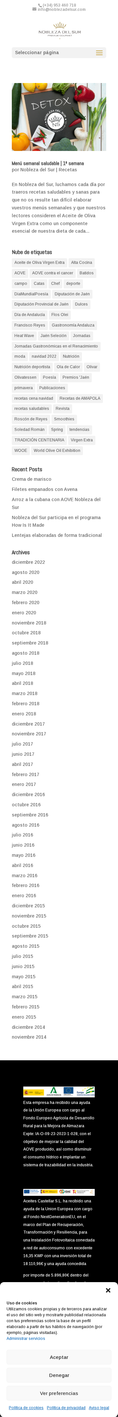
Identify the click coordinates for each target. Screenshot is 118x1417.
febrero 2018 (25, 703)
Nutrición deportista (32, 367)
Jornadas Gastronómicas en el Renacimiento (56, 346)
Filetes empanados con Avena (44, 489)
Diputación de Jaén (72, 294)
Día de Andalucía (29, 314)
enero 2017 (24, 784)
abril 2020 (22, 582)
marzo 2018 (24, 693)
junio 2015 (23, 966)
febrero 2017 (25, 774)
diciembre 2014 (28, 1027)
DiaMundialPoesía (31, 294)
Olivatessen (25, 377)
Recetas (68, 169)
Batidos (87, 273)
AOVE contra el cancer (52, 273)
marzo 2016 (24, 875)
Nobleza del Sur (37, 169)
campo (20, 283)
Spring (57, 429)
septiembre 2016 (30, 814)
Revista (62, 408)
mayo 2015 (23, 976)
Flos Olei (59, 314)
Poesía (49, 377)
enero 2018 (24, 713)
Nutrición (71, 356)
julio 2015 (22, 956)
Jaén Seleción (54, 335)
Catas (39, 283)
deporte (73, 283)
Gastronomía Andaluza (73, 325)
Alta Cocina (81, 262)
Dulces (81, 304)
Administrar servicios (26, 1338)
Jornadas (81, 335)
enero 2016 (24, 895)
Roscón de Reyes (31, 419)
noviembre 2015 (29, 916)
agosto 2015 (25, 946)
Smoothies (64, 419)
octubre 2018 (26, 632)
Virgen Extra (82, 440)
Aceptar (59, 1357)
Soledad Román (29, 429)
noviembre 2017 (29, 733)
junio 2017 (23, 754)
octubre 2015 (26, 926)
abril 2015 (22, 986)
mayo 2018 (23, 673)
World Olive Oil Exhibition (57, 450)
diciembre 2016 (28, 794)
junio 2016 (23, 845)
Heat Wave (24, 335)
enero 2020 (24, 612)
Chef (55, 283)
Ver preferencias (59, 1393)
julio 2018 (22, 663)
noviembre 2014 (29, 1037)
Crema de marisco (31, 479)
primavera (23, 388)
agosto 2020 (25, 572)
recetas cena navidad (33, 398)
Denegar (59, 1375)
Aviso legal (99, 1408)
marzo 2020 (24, 592)
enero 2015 (24, 1017)
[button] (108, 1290)
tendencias (79, 429)
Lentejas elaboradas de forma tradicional (57, 535)
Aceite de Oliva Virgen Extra (39, 262)
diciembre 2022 (28, 562)
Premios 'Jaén (76, 377)
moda (19, 356)
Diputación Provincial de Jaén (41, 304)
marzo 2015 (24, 996)
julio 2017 (22, 744)
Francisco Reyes (29, 325)
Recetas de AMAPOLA (80, 398)
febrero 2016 (25, 885)
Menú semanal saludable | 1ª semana (48, 163)
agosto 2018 (25, 653)
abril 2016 (22, 865)
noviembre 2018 (29, 622)
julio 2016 (22, 834)
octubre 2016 (26, 804)
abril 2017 (22, 764)
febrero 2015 (25, 1006)
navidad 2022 (44, 356)
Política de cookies (26, 1408)
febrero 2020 (25, 602)
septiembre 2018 (30, 642)
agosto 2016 (25, 825)
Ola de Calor (68, 367)
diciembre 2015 (28, 905)
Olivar (92, 367)
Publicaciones (52, 388)
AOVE (20, 273)
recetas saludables (31, 408)
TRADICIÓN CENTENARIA (39, 440)
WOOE (20, 450)
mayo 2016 (23, 855)
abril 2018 (22, 683)
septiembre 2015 (30, 936)
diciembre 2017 (28, 724)
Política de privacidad (66, 1408)
